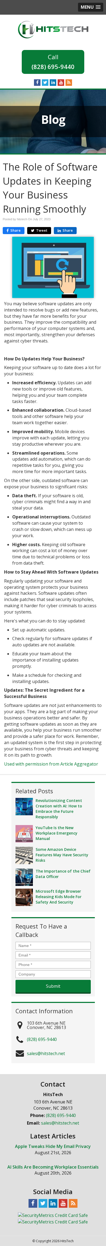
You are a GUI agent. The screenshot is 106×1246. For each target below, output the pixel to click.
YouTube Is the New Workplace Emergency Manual (56, 833)
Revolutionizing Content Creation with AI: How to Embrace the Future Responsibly (59, 808)
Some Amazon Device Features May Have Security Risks (62, 855)
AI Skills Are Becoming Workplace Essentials (53, 1167)
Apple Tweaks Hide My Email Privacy (53, 1146)
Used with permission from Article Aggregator (51, 764)
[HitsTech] (53, 29)
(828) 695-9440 (53, 66)
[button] (90, 7)
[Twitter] (45, 82)
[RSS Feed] (69, 82)
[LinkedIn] (53, 82)
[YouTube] (61, 82)
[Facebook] (37, 82)
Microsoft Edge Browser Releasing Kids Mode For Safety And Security (59, 897)
